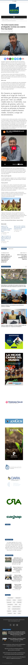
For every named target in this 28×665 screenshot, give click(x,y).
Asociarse (9, 600)
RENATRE (9, 611)
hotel (16, 604)
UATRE (19, 613)
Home (3, 19)
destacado (11, 248)
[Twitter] (14, 1)
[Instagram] (15, 1)
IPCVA (9, 606)
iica (19, 604)
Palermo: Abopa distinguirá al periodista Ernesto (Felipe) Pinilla (18, 586)
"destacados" (18, 597)
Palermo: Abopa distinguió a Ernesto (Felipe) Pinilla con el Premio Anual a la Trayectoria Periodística (13, 326)
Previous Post (5, 252)
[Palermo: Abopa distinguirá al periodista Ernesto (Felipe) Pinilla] (8, 586)
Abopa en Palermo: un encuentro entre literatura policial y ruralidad (18, 569)
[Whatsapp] (13, 59)
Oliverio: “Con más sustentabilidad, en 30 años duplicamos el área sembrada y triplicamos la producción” (6, 258)
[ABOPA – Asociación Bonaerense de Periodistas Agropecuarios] (14, 9)
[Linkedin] (20, 59)
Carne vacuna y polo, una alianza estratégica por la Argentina (22, 257)
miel (9, 608)
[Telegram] (18, 59)
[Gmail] (23, 59)
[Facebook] (5, 59)
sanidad (14, 611)
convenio (19, 600)
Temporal (10, 613)
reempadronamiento (16, 608)
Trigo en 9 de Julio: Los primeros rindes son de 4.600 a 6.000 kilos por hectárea (6, 238)
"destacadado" (10, 597)
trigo (15, 613)
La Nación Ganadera (16, 606)
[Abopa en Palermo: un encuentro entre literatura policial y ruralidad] (8, 569)
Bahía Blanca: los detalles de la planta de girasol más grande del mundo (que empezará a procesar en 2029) (13, 286)
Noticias (6, 19)
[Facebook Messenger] (15, 59)
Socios (19, 611)
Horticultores (10, 604)
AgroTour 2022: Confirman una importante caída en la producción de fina (19, 227)
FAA (14, 602)
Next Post (22, 252)
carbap (14, 600)
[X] (10, 59)
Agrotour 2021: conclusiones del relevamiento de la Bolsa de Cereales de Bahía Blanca (6, 228)
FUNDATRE (19, 602)
